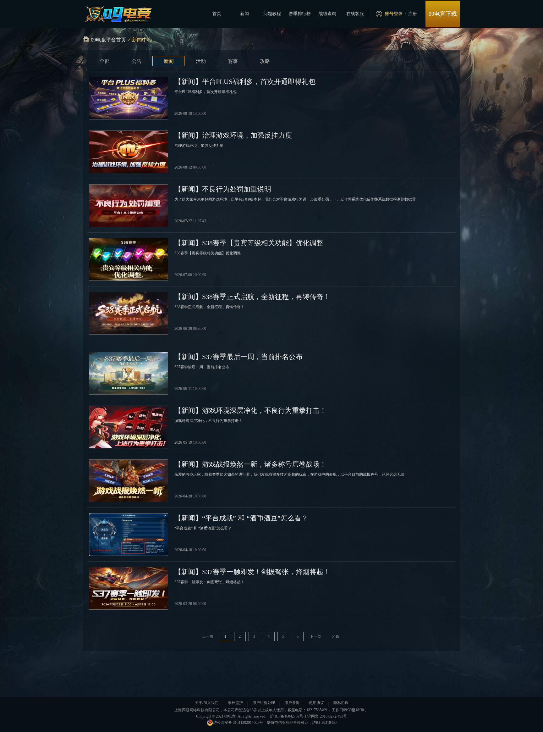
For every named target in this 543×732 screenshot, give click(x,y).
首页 (216, 13)
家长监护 (235, 703)
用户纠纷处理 (263, 703)
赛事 (233, 61)
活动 (201, 61)
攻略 (265, 61)
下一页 (315, 636)
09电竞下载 (443, 14)
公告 (137, 61)
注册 (412, 13)
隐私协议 (340, 703)
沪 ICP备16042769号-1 (288, 716)
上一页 (207, 636)
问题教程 (272, 13)
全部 (105, 61)
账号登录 (394, 13)
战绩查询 (327, 13)
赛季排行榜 (300, 13)
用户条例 (291, 703)
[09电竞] (115, 13)
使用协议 (316, 703)
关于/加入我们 (206, 703)
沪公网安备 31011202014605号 (238, 722)
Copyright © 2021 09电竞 (216, 716)
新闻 (244, 13)
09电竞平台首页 (108, 39)
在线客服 (355, 13)
